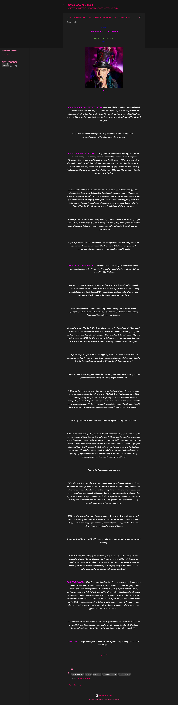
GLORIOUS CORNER (109, 674)
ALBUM (88, 674)
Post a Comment (75, 685)
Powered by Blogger (105, 695)
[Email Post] (72, 670)
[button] (139, 17)
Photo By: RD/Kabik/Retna (104, 655)
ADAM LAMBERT (77, 674)
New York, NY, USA (84, 678)
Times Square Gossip (80, 5)
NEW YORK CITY (124, 674)
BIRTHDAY (96, 674)
